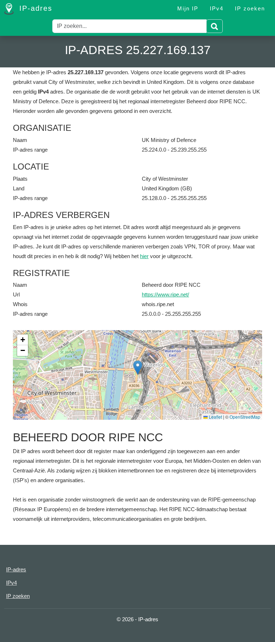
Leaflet (215, 417)
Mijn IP (187, 8)
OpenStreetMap (245, 417)
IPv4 (216, 8)
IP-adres (34, 8)
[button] (137, 367)
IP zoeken (250, 8)
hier (144, 256)
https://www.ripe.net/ (165, 294)
